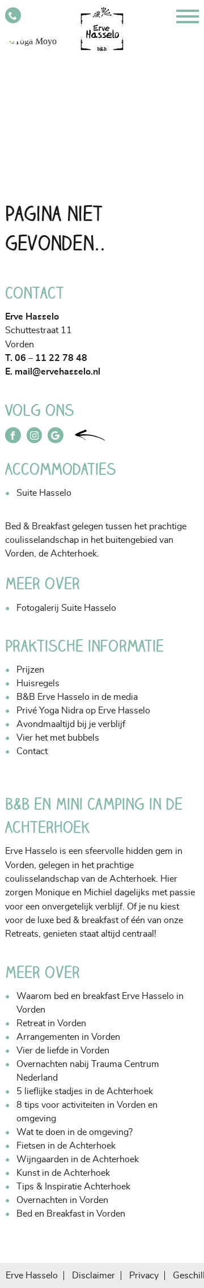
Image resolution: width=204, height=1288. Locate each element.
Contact (32, 751)
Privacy (144, 1275)
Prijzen (30, 669)
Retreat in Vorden (51, 1023)
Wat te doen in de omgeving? (74, 1132)
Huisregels (38, 683)
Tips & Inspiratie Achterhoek (73, 1186)
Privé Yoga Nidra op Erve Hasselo (83, 710)
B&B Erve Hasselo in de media (77, 697)
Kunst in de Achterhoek (63, 1173)
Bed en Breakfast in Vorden (70, 1213)
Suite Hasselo (43, 493)
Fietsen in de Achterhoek (66, 1145)
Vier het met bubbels (57, 737)
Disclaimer (93, 1275)
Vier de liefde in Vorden (62, 1050)
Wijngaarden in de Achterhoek (77, 1159)
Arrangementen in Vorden (68, 1037)
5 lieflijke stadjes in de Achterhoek (84, 1091)
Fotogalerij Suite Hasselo (66, 608)
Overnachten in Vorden (62, 1200)
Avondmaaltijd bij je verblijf (70, 724)
